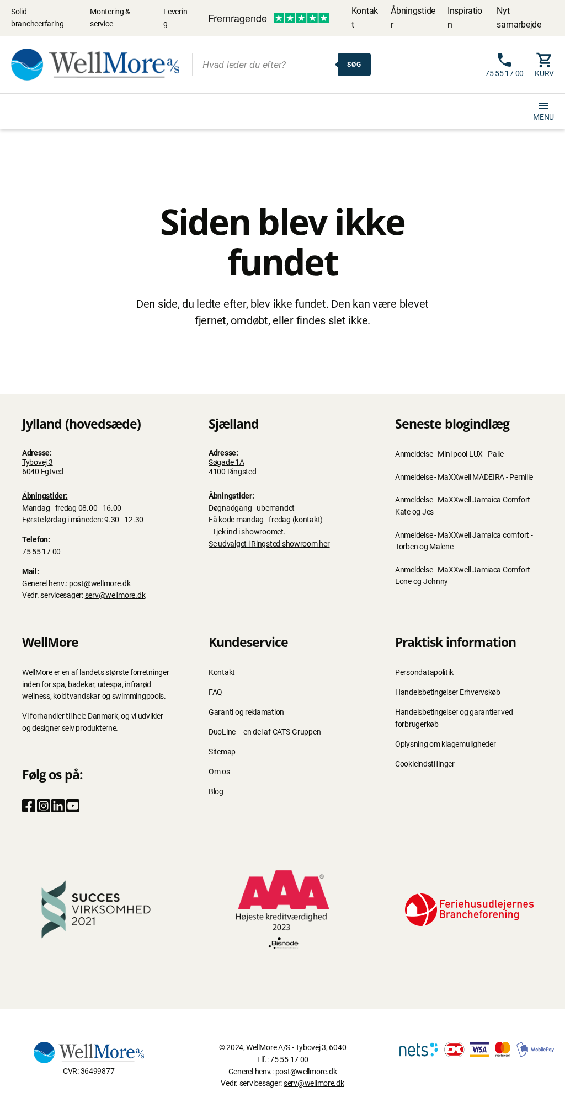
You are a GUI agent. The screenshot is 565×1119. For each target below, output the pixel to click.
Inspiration (464, 18)
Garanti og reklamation (246, 712)
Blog (216, 791)
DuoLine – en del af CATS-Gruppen (265, 732)
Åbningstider (413, 18)
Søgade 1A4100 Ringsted (233, 467)
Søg (354, 64)
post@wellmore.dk (100, 583)
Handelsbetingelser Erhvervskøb (447, 692)
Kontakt (364, 18)
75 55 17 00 (41, 551)
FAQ (215, 692)
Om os (219, 772)
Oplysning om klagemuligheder (445, 744)
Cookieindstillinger (425, 764)
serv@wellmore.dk (115, 595)
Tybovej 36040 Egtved (42, 467)
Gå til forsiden (283, 352)
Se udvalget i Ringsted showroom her (269, 544)
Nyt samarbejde (519, 18)
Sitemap (222, 752)
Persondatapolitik (424, 672)
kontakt (307, 519)
